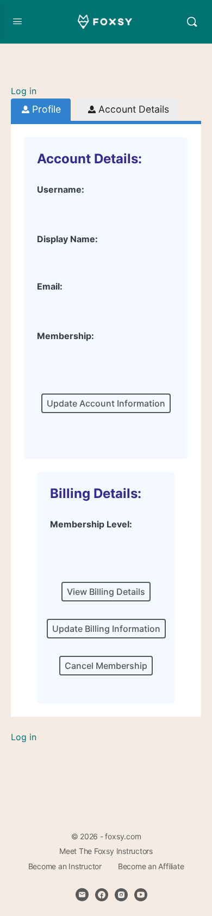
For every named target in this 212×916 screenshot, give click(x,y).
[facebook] (101, 894)
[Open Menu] (17, 21)
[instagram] (121, 894)
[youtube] (140, 894)
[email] (82, 894)
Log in (23, 90)
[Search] (191, 22)
